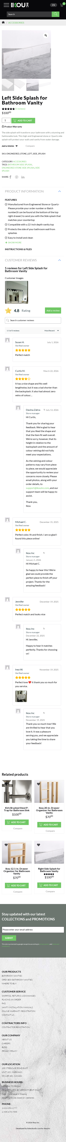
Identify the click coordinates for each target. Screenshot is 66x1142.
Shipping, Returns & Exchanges (18, 996)
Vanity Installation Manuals (17, 1007)
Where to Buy (9, 983)
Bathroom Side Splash (20, 164)
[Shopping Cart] (61, 5)
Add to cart (25, 120)
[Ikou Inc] (19, 5)
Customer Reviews (21, 260)
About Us (7, 1039)
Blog (4, 1047)
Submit (9, 938)
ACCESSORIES (16, 22)
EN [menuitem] (53, 5)
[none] (53, 5)
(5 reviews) (20, 109)
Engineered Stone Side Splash (18, 168)
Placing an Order (11, 999)
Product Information (24, 191)
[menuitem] (53, 5)
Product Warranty (13, 126)
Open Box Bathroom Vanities (17, 979)
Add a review (53, 310)
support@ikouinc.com (37, 487)
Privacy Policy (9, 1051)
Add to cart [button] (18, 822)
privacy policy (44, 944)
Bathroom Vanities (12, 976)
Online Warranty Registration (18, 1011)
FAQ (4, 1003)
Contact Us (8, 1015)
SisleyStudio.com (34, 1128)
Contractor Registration (16, 1027)
